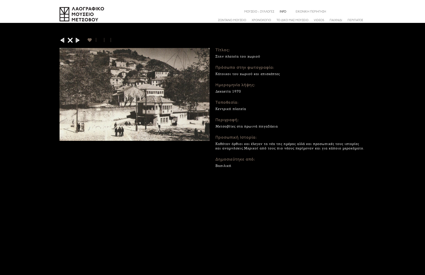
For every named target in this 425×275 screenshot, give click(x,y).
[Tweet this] (107, 40)
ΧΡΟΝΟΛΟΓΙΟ (261, 20)
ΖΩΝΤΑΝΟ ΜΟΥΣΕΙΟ (232, 20)
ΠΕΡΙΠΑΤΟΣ (355, 20)
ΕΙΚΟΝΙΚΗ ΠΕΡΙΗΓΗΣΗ (311, 11)
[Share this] (362, 12)
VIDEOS (319, 20)
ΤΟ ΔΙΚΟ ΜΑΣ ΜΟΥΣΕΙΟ (292, 20)
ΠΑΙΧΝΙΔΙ (336, 20)
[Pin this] (113, 40)
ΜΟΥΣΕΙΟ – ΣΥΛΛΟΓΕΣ (259, 11)
